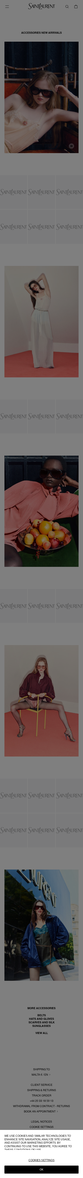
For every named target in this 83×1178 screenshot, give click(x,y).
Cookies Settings (42, 1160)
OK (41, 1169)
